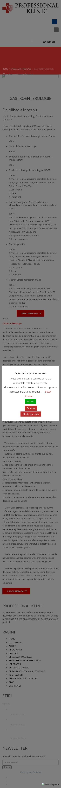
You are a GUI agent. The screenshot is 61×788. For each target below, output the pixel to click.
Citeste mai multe (30, 413)
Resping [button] (31, 408)
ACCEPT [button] (30, 401)
